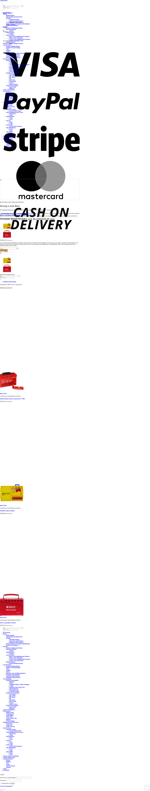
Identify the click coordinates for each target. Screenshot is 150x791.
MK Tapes (12, 77)
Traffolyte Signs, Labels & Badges (19, 64)
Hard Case (9, 97)
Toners (11, 83)
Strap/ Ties (12, 113)
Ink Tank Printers (11, 29)
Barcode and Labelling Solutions (16, 53)
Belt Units (12, 80)
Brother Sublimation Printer (14, 28)
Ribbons (11, 61)
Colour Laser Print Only (16, 40)
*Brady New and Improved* (14, 17)
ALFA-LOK (9, 125)
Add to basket (4, 250)
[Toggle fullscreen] (2, 789)
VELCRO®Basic (11, 127)
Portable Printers (14, 19)
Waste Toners (13, 84)
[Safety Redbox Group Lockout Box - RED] (11, 392)
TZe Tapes (12, 74)
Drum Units (12, 81)
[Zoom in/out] (0, 789)
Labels (11, 66)
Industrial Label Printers (16, 22)
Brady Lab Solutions (12, 25)
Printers (5, 26)
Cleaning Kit (10, 94)
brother (11, 31)
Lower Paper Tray (11, 98)
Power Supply (10, 101)
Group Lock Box (31, 215)
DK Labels (12, 75)
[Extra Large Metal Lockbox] (7, 237)
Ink (10, 78)
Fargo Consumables (12, 85)
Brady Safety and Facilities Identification (18, 24)
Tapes (11, 63)
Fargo (8, 144)
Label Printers (7, 45)
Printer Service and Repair (11, 136)
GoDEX (8, 50)
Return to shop (7, 43)
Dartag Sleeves (13, 68)
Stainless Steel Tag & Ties (17, 67)
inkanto (8, 147)
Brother (8, 141)
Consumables (7, 59)
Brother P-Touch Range (13, 47)
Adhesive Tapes (11, 109)
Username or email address (8, 777)
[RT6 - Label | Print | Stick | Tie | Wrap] (3, 0)
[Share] (3, 789)
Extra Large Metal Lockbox (8, 622)
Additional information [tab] (9, 281)
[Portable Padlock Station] (7, 229)
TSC (7, 49)
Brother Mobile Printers (16, 43)
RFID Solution (10, 635)
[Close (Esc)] (5, 789)
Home (2, 215)
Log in (12, 783)
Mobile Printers (10, 42)
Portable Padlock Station (7, 510)
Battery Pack (10, 92)
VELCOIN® (9, 132)
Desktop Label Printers (13, 56)
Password (3, 780)
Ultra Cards (12, 87)
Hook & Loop (7, 108)
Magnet (8, 99)
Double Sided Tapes (15, 111)
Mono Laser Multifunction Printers (19, 36)
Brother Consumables (12, 73)
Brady (5, 14)
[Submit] (3, 9)
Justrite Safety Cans (9, 137)
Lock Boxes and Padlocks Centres (14, 215)
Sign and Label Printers (16, 21)
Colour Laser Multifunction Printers (19, 39)
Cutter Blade (10, 95)
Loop (10, 119)
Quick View (3, 393)
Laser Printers (10, 35)
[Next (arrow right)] (2, 790)
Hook (11, 118)
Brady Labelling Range (13, 46)
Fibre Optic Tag (13, 70)
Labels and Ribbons (9, 90)
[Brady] (7, 254)
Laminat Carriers (14, 71)
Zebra (8, 52)
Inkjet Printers (10, 32)
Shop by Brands (8, 139)
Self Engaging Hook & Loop (14, 112)
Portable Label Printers (13, 54)
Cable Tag (9, 105)
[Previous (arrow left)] (0, 790)
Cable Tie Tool (10, 106)
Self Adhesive (10, 116)
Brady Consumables (12, 60)
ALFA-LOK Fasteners (15, 126)
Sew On (8, 120)
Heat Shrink (6, 12)
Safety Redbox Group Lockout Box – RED (12, 398)
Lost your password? (6, 786)
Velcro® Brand (10, 146)
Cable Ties (9, 104)
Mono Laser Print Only (16, 38)
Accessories (7, 91)
